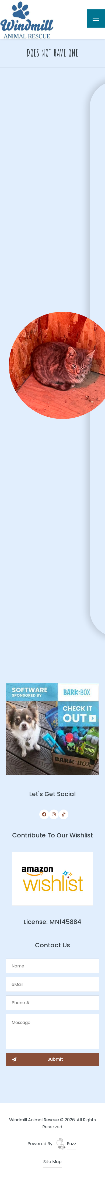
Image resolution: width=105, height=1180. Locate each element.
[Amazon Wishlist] (52, 878)
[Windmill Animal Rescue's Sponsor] (52, 729)
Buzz (71, 1144)
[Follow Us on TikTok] (63, 814)
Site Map (52, 1162)
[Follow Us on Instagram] (54, 814)
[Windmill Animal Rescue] (27, 19)
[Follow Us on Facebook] (44, 814)
